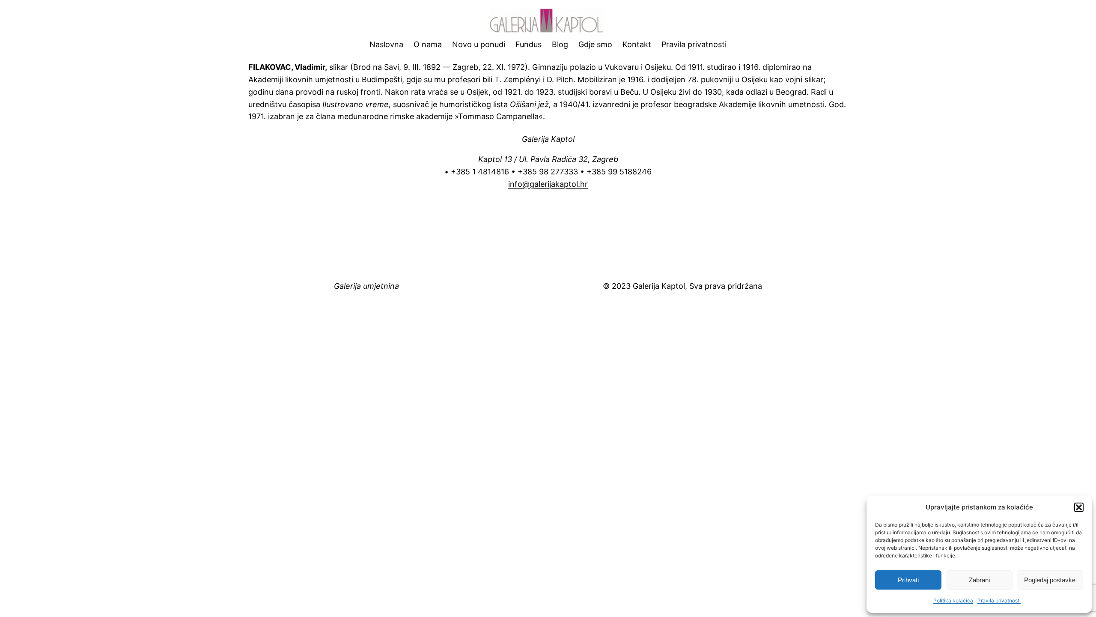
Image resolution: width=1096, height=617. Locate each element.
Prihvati (908, 580)
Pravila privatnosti (999, 600)
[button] (1079, 507)
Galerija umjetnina (366, 286)
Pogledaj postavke (1049, 580)
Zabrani (979, 580)
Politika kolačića (953, 600)
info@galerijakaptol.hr (548, 184)
